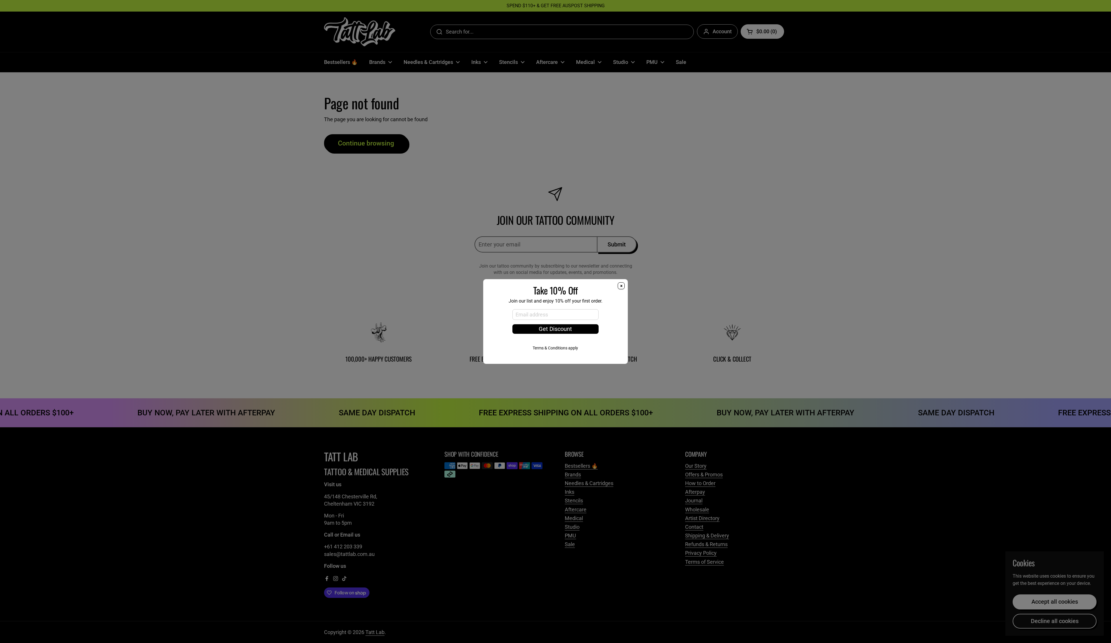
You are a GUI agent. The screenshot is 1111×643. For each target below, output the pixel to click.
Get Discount (555, 329)
